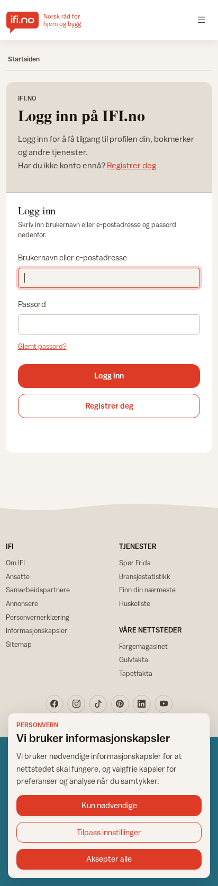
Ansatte (18, 576)
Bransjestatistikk (144, 576)
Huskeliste (134, 603)
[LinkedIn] (142, 704)
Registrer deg (131, 165)
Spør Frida (135, 562)
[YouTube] (163, 704)
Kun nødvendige (109, 805)
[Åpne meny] (202, 20)
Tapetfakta (135, 673)
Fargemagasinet (143, 646)
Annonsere (22, 603)
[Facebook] (54, 704)
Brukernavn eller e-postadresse (72, 257)
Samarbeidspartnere (38, 589)
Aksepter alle (109, 858)
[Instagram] (76, 704)
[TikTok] (98, 704)
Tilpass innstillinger (109, 832)
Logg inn (109, 375)
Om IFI (15, 562)
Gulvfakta (133, 659)
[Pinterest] (120, 704)
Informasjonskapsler (36, 630)
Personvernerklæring (37, 617)
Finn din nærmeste (147, 589)
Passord (32, 304)
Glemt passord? (42, 346)
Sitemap (19, 644)
